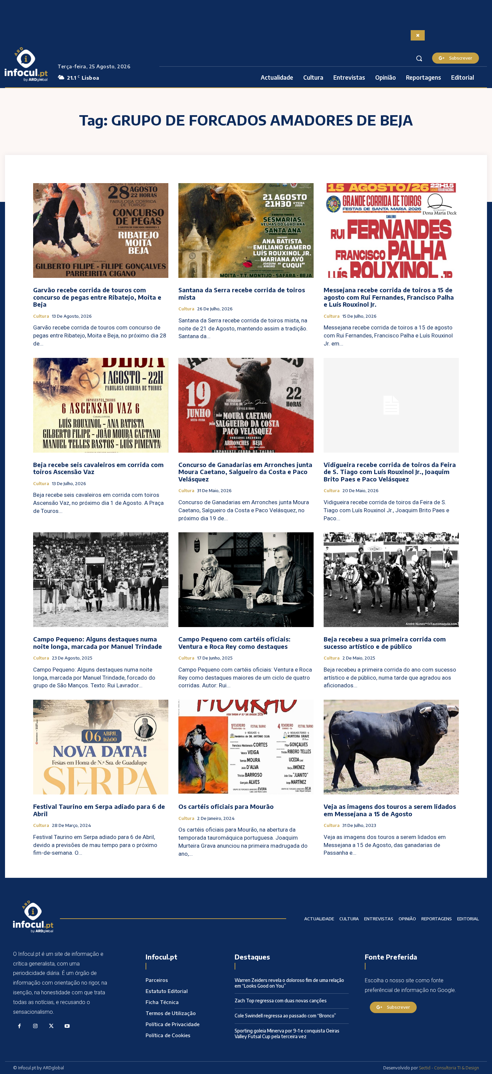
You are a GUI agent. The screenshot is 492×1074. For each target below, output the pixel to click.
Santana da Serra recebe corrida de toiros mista (241, 293)
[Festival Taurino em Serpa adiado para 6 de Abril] (100, 747)
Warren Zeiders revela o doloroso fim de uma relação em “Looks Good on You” (289, 983)
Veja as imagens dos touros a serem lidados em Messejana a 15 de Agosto (390, 810)
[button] (419, 58)
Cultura (41, 316)
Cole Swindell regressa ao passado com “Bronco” (285, 1015)
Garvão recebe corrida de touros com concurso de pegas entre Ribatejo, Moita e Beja (97, 297)
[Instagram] (35, 1026)
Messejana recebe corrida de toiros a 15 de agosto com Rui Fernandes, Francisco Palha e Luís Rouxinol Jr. (389, 297)
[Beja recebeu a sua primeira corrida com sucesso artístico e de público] (391, 579)
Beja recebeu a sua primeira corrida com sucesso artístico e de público (385, 642)
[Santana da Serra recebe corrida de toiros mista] (246, 230)
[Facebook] (19, 1026)
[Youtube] (67, 1026)
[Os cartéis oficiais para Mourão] (246, 747)
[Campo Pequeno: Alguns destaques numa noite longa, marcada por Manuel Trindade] (100, 579)
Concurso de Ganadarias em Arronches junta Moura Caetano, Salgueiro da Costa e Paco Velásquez (245, 472)
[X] (51, 1026)
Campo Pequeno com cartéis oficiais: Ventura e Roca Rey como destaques (234, 642)
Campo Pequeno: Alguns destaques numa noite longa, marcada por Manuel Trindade (97, 642)
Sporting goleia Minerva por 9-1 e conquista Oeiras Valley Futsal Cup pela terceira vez (287, 1033)
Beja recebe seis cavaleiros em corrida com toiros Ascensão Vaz (98, 468)
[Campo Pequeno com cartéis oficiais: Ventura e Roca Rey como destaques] (246, 579)
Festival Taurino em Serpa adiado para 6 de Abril (99, 810)
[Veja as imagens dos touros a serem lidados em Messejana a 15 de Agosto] (391, 747)
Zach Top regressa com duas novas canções (281, 1000)
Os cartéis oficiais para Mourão (226, 806)
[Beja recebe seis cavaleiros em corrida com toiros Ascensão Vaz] (100, 405)
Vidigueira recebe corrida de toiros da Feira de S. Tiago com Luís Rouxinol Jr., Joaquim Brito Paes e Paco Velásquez (390, 472)
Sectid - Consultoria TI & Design (449, 1067)
